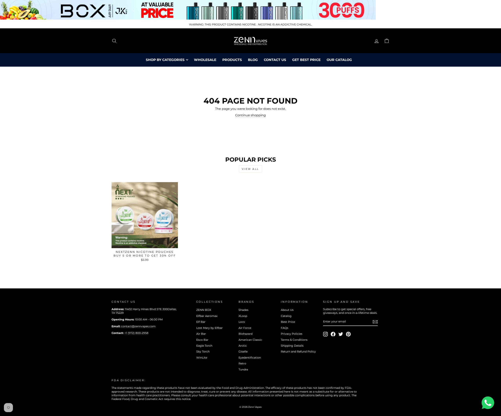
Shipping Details (292, 345)
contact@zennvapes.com (138, 326)
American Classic (250, 339)
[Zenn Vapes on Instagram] (325, 334)
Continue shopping (250, 115)
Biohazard (245, 333)
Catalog (286, 316)
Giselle (243, 351)
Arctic (243, 345)
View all (250, 168)
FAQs (284, 327)
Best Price (288, 321)
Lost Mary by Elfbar (209, 327)
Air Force (245, 327)
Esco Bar (202, 339)
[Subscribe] (375, 321)
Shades (243, 309)
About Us (287, 309)
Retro (242, 363)
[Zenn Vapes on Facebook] (333, 334)
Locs (242, 321)
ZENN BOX (203, 309)
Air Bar (201, 333)
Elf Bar (200, 321)
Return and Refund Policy (298, 351)
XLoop (243, 316)
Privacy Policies (291, 333)
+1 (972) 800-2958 (136, 333)
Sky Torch (203, 351)
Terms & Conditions (294, 339)
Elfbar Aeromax (206, 316)
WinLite (201, 357)
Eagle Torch (204, 345)
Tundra (243, 369)
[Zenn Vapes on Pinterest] (348, 334)
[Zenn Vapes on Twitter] (340, 334)
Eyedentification (250, 357)
